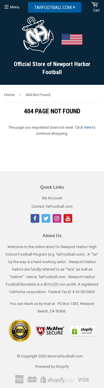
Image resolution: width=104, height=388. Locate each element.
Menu (14, 7)
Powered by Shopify (52, 366)
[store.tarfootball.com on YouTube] (68, 221)
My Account (52, 198)
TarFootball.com (54, 6)
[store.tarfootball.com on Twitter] (46, 221)
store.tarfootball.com (65, 356)
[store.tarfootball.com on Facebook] (35, 221)
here (87, 127)
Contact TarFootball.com (52, 206)
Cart (96, 10)
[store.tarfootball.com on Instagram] (57, 221)
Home (9, 95)
